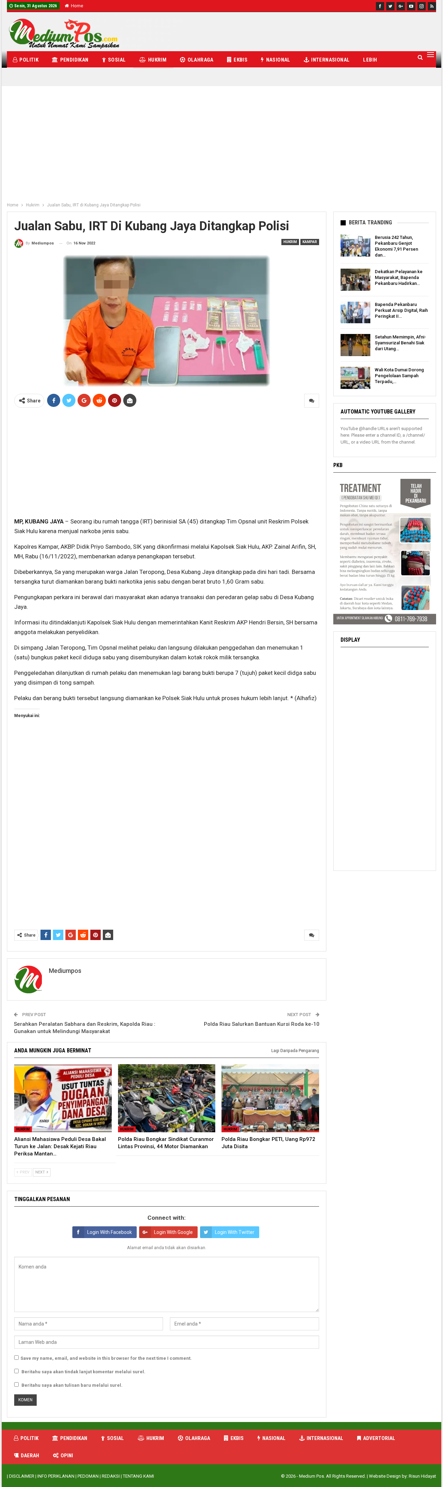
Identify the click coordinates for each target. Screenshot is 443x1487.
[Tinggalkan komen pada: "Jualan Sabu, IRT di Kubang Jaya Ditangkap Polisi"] (311, 401)
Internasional (330, 60)
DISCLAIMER (21, 1476)
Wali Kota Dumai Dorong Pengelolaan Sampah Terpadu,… (399, 375)
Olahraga (201, 60)
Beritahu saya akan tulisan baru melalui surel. (72, 1385)
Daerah (30, 1455)
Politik (28, 60)
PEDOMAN (88, 1476)
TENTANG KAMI (138, 1476)
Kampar (309, 242)
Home (77, 5)
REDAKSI (111, 1476)
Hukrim (157, 60)
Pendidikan (74, 60)
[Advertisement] (221, 147)
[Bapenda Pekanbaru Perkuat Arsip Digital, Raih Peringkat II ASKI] (355, 312)
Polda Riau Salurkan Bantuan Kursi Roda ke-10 (261, 1024)
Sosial (117, 60)
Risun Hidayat (422, 1476)
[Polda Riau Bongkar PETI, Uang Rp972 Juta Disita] (270, 1098)
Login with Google (173, 1232)
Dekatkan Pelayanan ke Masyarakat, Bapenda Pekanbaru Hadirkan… (399, 277)
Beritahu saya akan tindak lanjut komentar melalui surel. (83, 1371)
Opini (67, 1455)
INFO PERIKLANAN (55, 1476)
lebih (370, 60)
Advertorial (379, 1438)
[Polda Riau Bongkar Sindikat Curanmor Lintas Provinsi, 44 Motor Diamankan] (167, 1098)
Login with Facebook (109, 1232)
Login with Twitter (234, 1232)
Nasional (278, 60)
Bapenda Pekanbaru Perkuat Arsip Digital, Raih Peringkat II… (401, 310)
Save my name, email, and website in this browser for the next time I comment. (106, 1358)
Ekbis (240, 60)
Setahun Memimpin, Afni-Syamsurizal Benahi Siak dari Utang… (400, 342)
